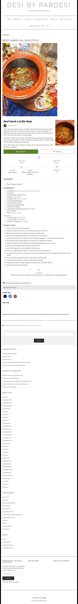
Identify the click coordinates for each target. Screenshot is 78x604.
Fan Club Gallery (65, 19)
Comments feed (7, 545)
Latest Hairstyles (7, 381)
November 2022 (7, 406)
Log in (4, 539)
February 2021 (7, 461)
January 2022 (6, 429)
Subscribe (8, 578)
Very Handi (5, 529)
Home (9, 19)
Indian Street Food (8, 517)
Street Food (66, 314)
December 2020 (7, 467)
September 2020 (7, 475)
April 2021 (5, 455)
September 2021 (7, 440)
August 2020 (6, 478)
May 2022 (5, 417)
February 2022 (7, 426)
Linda (4, 387)
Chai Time (5, 500)
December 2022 (7, 403)
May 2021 (5, 452)
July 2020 (5, 481)
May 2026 (5, 397)
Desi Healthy (6, 509)
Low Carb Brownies (22, 384)
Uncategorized (7, 526)
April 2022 (5, 420)
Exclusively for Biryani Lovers (12, 514)
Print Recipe (21, 151)
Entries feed (6, 542)
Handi (42, 314)
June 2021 (5, 449)
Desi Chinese (6, 506)
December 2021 (7, 432)
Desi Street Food (36, 314)
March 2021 (6, 458)
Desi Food (30, 314)
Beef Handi (7, 314)
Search (39, 340)
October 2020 (6, 472)
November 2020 (7, 469)
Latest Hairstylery (8, 384)
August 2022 (6, 408)
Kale (44, 598)
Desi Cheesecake (18, 375)
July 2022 (5, 411)
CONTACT (53, 19)
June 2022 (5, 414)
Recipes (27, 19)
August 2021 (6, 443)
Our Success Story (40, 19)
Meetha (4, 520)
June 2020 (5, 484)
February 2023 (7, 400)
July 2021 (5, 446)
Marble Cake (6, 356)
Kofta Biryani (12, 387)
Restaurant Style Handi (57, 314)
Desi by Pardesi (39, 5)
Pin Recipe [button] (58, 151)
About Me (17, 19)
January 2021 (6, 464)
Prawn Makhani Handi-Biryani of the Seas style (23, 325)
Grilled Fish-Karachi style (23, 381)
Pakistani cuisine (48, 314)
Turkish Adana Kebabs (9, 353)
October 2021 (6, 438)
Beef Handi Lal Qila (15, 314)
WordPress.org (7, 548)
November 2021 (7, 435)
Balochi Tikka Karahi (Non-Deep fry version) (16, 362)
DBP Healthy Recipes (37, 26)
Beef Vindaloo (7, 359)
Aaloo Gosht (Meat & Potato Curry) (13, 365)
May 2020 (5, 487)
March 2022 (6, 423)
